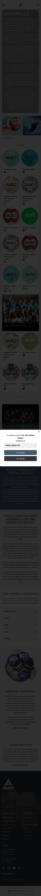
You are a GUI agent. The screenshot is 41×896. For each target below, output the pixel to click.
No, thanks (20, 459)
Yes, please (20, 452)
